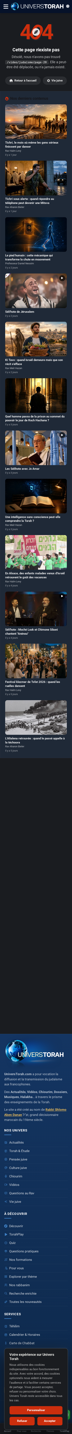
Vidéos (14, 1185)
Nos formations (20, 1260)
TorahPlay (16, 1234)
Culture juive (18, 1168)
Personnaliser (36, 1410)
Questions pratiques (24, 1251)
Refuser (22, 1421)
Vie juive (57, 80)
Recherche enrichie (22, 1293)
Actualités (16, 1142)
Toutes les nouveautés (25, 1302)
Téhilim (14, 1326)
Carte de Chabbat (22, 1343)
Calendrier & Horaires (24, 1335)
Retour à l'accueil (25, 80)
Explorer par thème (23, 1277)
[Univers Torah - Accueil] (38, 6)
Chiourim (15, 1176)
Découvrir (16, 1226)
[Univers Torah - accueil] (36, 1052)
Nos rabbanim (19, 1285)
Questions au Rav (21, 1193)
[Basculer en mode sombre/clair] (68, 6)
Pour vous (16, 1268)
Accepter (50, 1421)
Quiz (12, 1243)
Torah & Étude (19, 1151)
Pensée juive (18, 1159)
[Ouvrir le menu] (5, 6)
